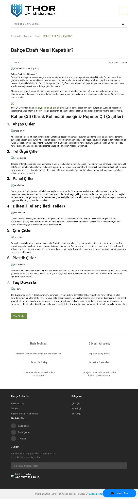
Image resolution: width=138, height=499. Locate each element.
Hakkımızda (17, 403)
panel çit (45, 108)
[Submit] (123, 465)
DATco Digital (96, 494)
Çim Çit (76, 403)
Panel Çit (77, 408)
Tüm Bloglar (19, 316)
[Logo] (33, 10)
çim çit (56, 108)
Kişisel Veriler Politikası (24, 413)
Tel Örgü (76, 413)
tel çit (37, 108)
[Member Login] (123, 10)
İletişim (15, 408)
